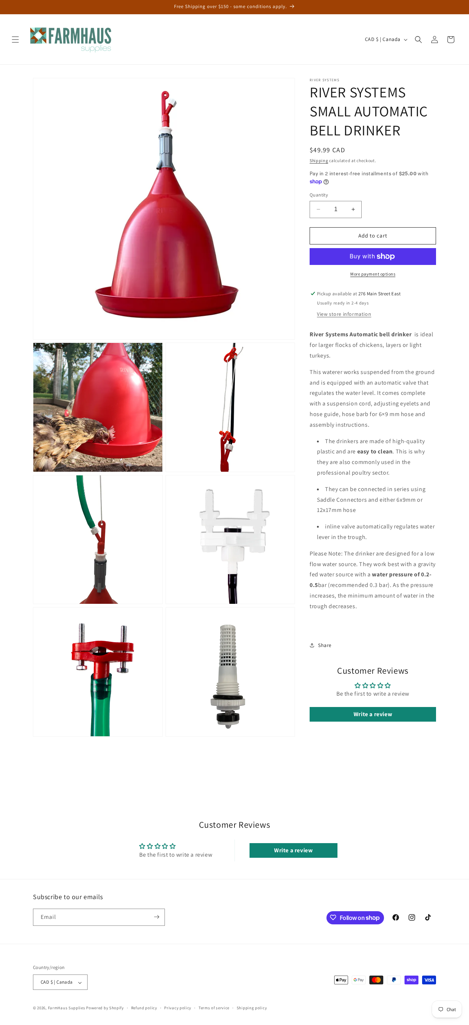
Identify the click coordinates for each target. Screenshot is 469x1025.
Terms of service (214, 1008)
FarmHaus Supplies (66, 1008)
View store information (344, 314)
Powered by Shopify (105, 1008)
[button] (15, 39)
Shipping (319, 160)
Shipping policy (252, 1008)
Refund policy (144, 1008)
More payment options (372, 274)
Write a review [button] (373, 714)
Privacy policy (177, 1008)
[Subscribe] (156, 916)
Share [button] (325, 645)
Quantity (319, 195)
